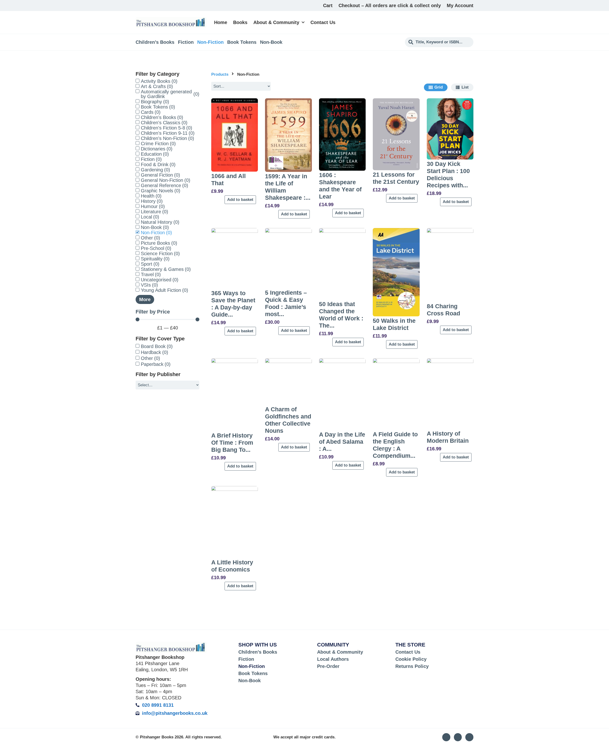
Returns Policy (412, 666)
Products (219, 74)
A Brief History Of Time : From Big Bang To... (232, 442)
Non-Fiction (210, 42)
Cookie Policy (411, 659)
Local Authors (333, 659)
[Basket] (470, 22)
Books (240, 22)
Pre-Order (328, 666)
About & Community (276, 22)
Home (220, 22)
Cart (328, 5)
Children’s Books (155, 42)
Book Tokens (241, 42)
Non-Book (271, 42)
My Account (460, 5)
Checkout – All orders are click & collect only (390, 5)
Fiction (186, 42)
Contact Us (322, 22)
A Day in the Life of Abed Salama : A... (342, 441)
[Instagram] (446, 737)
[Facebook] (469, 737)
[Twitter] (458, 737)
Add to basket (240, 199)
